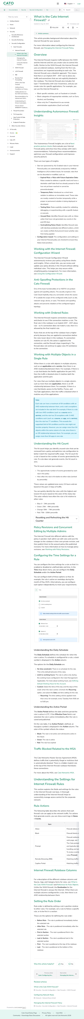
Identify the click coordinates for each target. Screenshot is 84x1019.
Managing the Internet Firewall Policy (21, 59)
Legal (11, 147)
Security (23, 10)
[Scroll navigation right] (59, 10)
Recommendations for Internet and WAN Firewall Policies (21, 97)
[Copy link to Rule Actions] (52, 806)
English (70, 4)
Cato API (12, 140)
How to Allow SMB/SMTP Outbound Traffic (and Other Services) (21, 107)
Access (12, 133)
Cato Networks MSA (66, 773)
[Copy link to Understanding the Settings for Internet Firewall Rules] (67, 784)
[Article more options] (77, 27)
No (72, 964)
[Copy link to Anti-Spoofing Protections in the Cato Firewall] (53, 284)
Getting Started (14, 21)
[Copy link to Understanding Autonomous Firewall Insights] (47, 115)
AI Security (13, 129)
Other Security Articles (18, 126)
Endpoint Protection (19, 122)
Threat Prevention (18, 111)
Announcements (15, 150)
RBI (16, 75)
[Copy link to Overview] (50, 55)
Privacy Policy (46, 1013)
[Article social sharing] (68, 27)
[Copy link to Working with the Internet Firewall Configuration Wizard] (63, 253)
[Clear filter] (27, 17)
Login (79, 4)
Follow (55, 28)
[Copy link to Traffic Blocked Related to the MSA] (37, 753)
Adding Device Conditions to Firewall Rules (21, 88)
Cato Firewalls (17, 47)
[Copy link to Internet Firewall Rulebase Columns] (37, 874)
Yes (62, 964)
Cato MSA (59, 1013)
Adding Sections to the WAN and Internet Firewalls (21, 93)
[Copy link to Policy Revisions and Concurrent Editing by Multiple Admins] (70, 531)
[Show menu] (58, 3)
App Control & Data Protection (19, 118)
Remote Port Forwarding (19, 79)
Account (12, 136)
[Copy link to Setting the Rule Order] (64, 901)
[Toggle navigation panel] (30, 19)
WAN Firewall (19, 68)
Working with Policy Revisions (57, 549)
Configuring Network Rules (44, 995)
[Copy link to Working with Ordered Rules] (72, 313)
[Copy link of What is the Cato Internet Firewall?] (49, 20)
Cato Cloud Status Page (29, 1013)
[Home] (8, 4)
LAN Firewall (19, 71)
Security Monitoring (17, 40)
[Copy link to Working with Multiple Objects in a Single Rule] (51, 358)
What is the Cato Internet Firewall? (22, 54)
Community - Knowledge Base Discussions (26, 1015)
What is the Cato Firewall (20, 83)
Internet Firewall (20, 50)
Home (11, 24)
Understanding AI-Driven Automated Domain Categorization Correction (20, 102)
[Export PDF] (73, 27)
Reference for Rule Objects (67, 884)
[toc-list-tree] (63, 27)
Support (12, 154)
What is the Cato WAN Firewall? (46, 987)
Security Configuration (36, 10)
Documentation (13, 10)
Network (12, 28)
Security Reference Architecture (17, 36)
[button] (71, 10)
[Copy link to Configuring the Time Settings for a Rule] (43, 559)
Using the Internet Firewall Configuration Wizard (22, 64)
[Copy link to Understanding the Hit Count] (72, 444)
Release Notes (14, 143)
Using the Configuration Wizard (49, 274)
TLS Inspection (17, 114)
